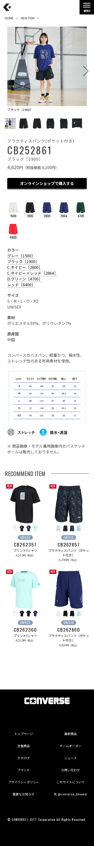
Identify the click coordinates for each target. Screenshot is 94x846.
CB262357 (25, 544)
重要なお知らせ (23, 794)
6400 (13, 237)
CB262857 (69, 544)
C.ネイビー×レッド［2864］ (32, 273)
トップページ (23, 733)
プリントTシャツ (25, 550)
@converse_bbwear (72, 794)
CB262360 (25, 629)
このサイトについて (70, 782)
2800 (47, 216)
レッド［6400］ (21, 284)
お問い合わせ (70, 770)
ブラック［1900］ (23, 261)
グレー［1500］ (21, 256)
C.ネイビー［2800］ (24, 267)
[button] (86, 71)
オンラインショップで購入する (47, 183)
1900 (30, 216)
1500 (13, 216)
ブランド (23, 770)
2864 (63, 216)
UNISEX (25, 537)
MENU (87, 11)
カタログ (23, 758)
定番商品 (23, 746)
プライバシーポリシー (23, 782)
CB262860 (68, 629)
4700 (81, 216)
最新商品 (70, 733)
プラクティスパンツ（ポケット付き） (68, 552)
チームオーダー (70, 746)
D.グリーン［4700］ (24, 279)
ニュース (70, 758)
